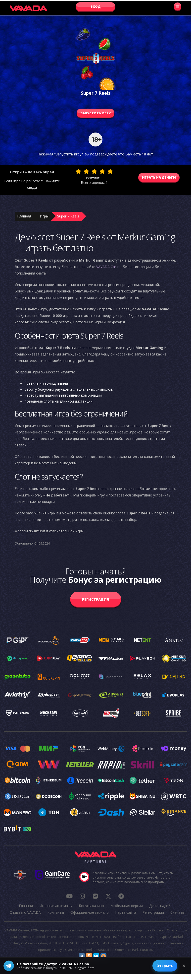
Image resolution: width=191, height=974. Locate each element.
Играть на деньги (159, 177)
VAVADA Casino (109, 266)
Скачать (177, 912)
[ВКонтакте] (82, 956)
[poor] (86, 171)
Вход (96, 6)
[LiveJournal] (111, 956)
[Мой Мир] (103, 956)
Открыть (164, 965)
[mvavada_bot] (121, 896)
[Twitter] (96, 956)
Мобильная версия (126, 905)
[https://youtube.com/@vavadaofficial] (69, 896)
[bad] (78, 171)
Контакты (55, 912)
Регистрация (95, 599)
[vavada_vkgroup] (95, 896)
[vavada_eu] (108, 896)
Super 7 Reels (68, 216)
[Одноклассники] (89, 956)
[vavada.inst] (82, 896)
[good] (102, 171)
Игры (44, 216)
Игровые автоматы (55, 905)
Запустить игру (95, 113)
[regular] (94, 171)
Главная (24, 216)
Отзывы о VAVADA (25, 912)
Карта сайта (125, 912)
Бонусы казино (91, 905)
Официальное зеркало (89, 912)
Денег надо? (159, 905)
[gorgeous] (110, 171)
